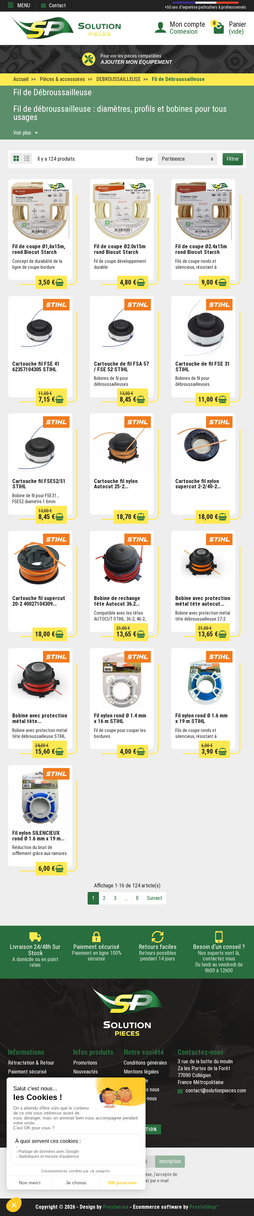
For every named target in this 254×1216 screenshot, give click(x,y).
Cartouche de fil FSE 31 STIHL (202, 367)
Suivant (154, 898)
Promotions (85, 1063)
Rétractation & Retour (31, 1063)
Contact (57, 5)
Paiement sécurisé (27, 1072)
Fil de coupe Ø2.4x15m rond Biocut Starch (201, 249)
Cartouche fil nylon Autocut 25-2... (116, 484)
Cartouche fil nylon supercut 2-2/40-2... (198, 484)
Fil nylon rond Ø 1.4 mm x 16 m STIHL (120, 718)
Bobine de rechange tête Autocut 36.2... (117, 601)
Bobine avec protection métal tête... (39, 718)
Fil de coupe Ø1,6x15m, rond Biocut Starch (38, 249)
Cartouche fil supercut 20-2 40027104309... (38, 601)
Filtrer (233, 159)
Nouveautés (85, 1072)
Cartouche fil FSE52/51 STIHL (38, 484)
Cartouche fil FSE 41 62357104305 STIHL (36, 367)
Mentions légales (141, 1072)
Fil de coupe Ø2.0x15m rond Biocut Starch (120, 249)
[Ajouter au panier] (59, 282)
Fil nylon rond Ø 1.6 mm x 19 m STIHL (201, 718)
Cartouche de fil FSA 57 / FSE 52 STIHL (121, 367)
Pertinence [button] (173, 159)
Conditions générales (145, 1063)
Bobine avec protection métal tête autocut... (202, 601)
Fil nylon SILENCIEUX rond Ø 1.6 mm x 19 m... (38, 836)
